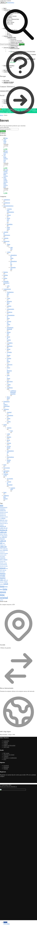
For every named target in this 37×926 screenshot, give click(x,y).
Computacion (7, 289)
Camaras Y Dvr (5, 474)
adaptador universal (4, 512)
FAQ (4, 759)
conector (5, 550)
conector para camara (3, 558)
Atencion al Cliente (8, 82)
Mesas (8, 349)
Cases (8, 298)
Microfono (10, 381)
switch (5, 584)
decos (8, 440)
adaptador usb (3, 513)
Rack (4, 464)
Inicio (1, 115)
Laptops (9, 306)
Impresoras (6, 241)
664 (1, 505)
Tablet (8, 418)
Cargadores (10, 415)
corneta (5, 562)
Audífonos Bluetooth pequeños (13, 392)
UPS (8, 286)
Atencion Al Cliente (8, 47)
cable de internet (3, 538)
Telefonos (6, 409)
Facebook (6, 100)
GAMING (10, 343)
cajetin (1, 548)
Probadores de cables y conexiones (6, 404)
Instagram (6, 103)
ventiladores (6, 199)
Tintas (8, 244)
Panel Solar (8, 228)
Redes (5, 424)
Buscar (22, 44)
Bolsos (5, 278)
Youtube (5, 768)
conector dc (2, 551)
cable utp (3, 546)
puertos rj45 (2, 579)
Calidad (5, 744)
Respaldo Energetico (6, 282)
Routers (9, 437)
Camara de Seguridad (16, 54)
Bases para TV (8, 219)
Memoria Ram (9, 302)
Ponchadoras (10, 457)
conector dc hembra (4, 553)
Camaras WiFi (26, 54)
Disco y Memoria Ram (9, 370)
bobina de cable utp (3, 531)
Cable (8, 434)
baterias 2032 (4, 521)
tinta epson (3, 590)
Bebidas (5, 275)
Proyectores (6, 468)
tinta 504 (11, 248)
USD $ (6, 923)
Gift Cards (6, 747)
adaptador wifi (3, 515)
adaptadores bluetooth (10, 328)
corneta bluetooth (3, 564)
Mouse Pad (9, 332)
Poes (11, 431)
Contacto (5, 756)
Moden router (9, 460)
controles (5, 238)
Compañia (6, 741)
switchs (9, 443)
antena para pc (2, 519)
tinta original (4, 596)
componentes (10, 309)
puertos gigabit (2, 574)
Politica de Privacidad (9, 745)
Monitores (9, 346)
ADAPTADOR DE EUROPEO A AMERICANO (3, 509)
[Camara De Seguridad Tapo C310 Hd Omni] (22, 51)
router (6, 582)
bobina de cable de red (3, 527)
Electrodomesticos (8, 206)
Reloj (4, 492)
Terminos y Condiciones (10, 758)
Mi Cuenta (6, 80)
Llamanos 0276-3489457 (7, 91)
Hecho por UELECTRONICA (8, 786)
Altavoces (9, 364)
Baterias (5, 272)
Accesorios (10, 478)
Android (9, 412)
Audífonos (10, 387)
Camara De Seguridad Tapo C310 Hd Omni (22, 59)
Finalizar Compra (8, 82)
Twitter (5, 101)
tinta (2, 586)
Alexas (9, 215)
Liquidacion (6, 202)
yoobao (1, 599)
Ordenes (5, 742)
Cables (9, 252)
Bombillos (9, 224)
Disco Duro (8, 397)
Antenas (9, 427)
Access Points (9, 446)
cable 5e (1, 534)
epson (3, 568)
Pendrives (9, 312)
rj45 (4, 580)
